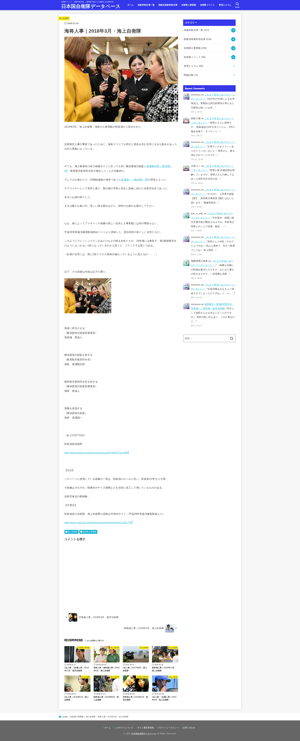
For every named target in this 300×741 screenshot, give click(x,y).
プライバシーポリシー (168, 727)
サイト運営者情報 (145, 727)
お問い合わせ (189, 727)
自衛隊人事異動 (188, 5)
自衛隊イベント (207, 5)
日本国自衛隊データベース (91, 6)
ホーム (131, 5)
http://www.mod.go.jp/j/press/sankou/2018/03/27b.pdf (95, 452)
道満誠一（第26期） (133, 179)
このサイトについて (124, 727)
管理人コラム (225, 5)
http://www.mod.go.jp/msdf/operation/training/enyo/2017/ (97, 522)
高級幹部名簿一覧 (146, 5)
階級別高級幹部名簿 (168, 5)
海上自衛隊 (64, 18)
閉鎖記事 (191, 75)
